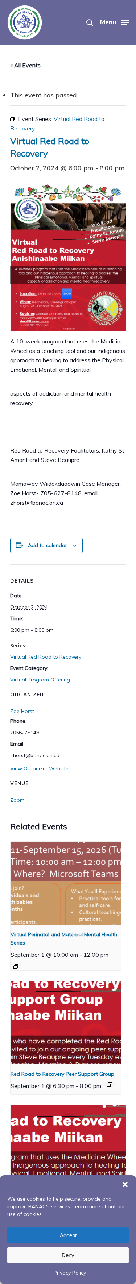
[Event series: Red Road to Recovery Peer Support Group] (109, 1084)
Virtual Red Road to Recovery (45, 657)
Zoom (17, 800)
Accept (68, 1235)
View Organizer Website (39, 768)
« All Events (25, 65)
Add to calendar (47, 545)
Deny (68, 1255)
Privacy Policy (70, 1273)
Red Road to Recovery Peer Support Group (62, 1074)
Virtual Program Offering (40, 679)
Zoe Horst (22, 711)
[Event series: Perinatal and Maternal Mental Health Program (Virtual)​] (15, 966)
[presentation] (66, 883)
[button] (125, 1184)
